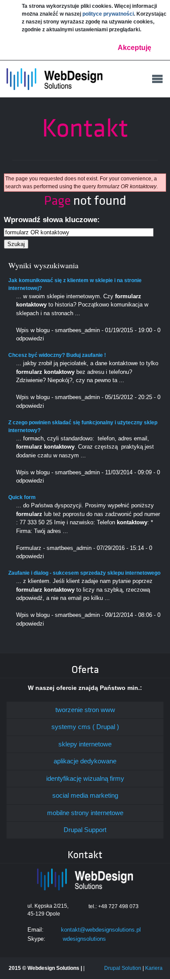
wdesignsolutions (84, 939)
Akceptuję (134, 47)
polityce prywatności (108, 14)
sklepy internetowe (85, 744)
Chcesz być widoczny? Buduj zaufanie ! (57, 355)
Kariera (154, 968)
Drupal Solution (122, 968)
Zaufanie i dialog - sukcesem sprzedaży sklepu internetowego (84, 573)
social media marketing (85, 795)
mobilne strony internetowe (85, 812)
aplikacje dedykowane (85, 761)
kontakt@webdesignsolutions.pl (101, 929)
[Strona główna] (54, 79)
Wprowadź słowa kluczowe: (52, 220)
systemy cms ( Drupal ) (85, 726)
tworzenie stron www (85, 709)
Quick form (22, 497)
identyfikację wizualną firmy (85, 778)
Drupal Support (85, 829)
